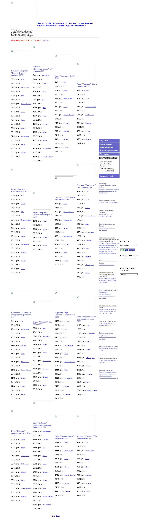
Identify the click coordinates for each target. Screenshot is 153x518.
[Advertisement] (65, 14)
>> (49, 40)
